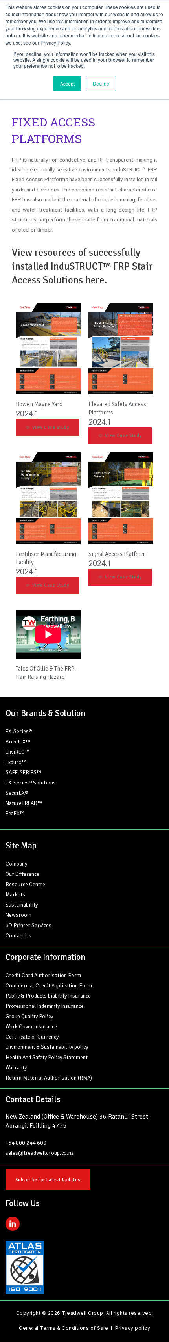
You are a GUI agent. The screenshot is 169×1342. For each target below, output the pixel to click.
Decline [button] (101, 83)
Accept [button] (67, 83)
